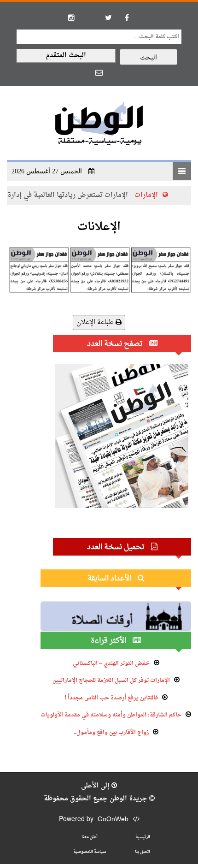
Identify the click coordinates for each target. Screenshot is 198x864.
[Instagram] (71, 17)
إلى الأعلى (96, 786)
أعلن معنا (90, 837)
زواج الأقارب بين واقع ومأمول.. (111, 733)
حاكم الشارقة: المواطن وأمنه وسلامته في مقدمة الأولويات (111, 715)
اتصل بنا (142, 852)
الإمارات (146, 195)
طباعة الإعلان (96, 322)
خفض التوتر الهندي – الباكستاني (111, 663)
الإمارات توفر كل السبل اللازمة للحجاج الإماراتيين (111, 680)
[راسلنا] (99, 72)
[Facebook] (126, 17)
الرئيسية (142, 837)
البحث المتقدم (66, 55)
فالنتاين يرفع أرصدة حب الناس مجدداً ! (111, 698)
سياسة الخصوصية (89, 852)
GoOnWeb (113, 819)
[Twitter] (108, 17)
